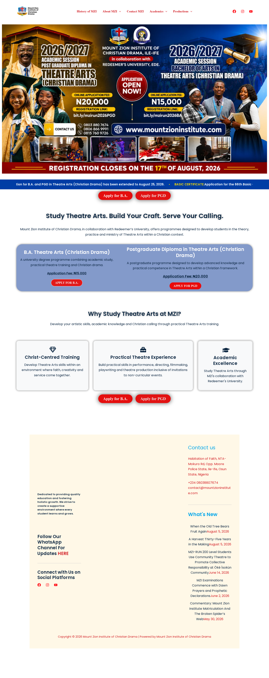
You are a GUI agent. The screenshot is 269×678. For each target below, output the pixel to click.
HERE (63, 553)
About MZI (110, 11)
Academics (156, 11)
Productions (180, 11)
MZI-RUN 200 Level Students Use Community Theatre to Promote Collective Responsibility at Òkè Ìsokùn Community (209, 562)
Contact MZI (135, 11)
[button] (119, 11)
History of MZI (87, 11)
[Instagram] (242, 11)
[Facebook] (234, 11)
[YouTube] (251, 11)
